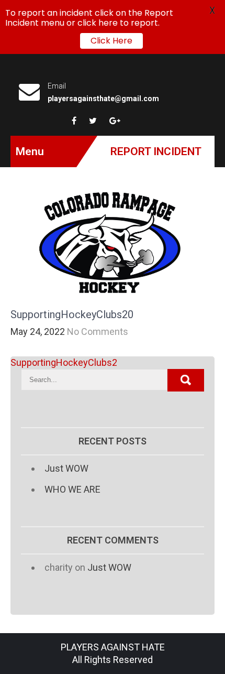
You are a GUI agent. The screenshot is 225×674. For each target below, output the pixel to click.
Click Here (111, 41)
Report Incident (155, 151)
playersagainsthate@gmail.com (103, 98)
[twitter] (93, 120)
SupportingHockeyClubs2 (63, 362)
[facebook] (74, 120)
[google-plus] (115, 120)
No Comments (97, 331)
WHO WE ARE (72, 489)
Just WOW (66, 468)
